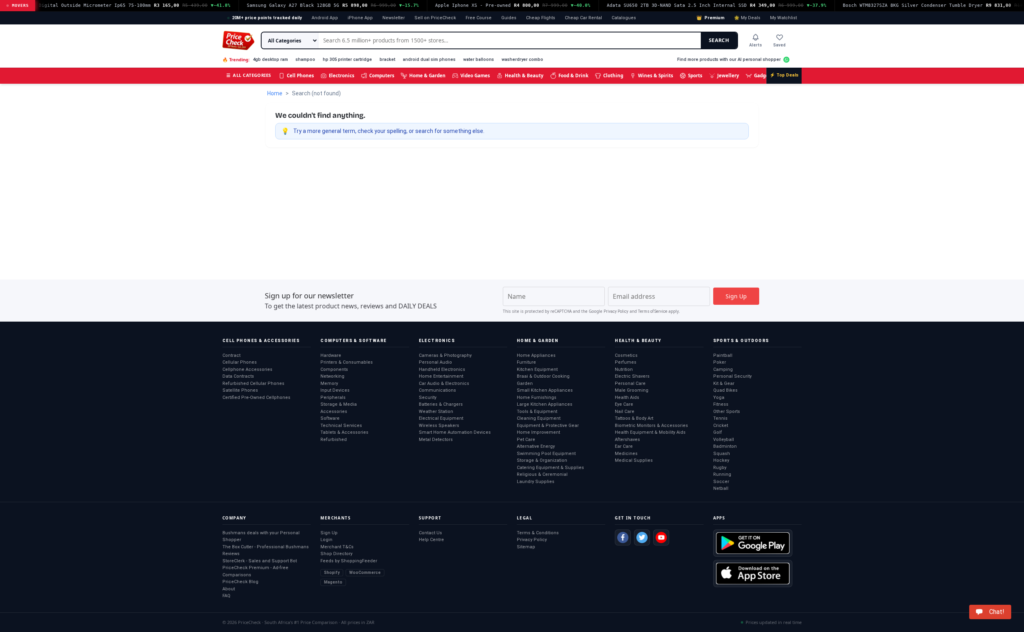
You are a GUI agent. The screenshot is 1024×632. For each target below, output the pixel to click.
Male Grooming (631, 390)
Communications (437, 390)
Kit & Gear (723, 383)
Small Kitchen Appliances (545, 390)
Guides (508, 17)
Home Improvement (538, 432)
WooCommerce (365, 572)
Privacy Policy (616, 311)
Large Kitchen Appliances (544, 404)
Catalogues (624, 17)
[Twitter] (642, 537)
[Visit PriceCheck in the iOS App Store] (752, 573)
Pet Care (526, 439)
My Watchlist (783, 17)
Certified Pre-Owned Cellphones (256, 397)
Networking (332, 376)
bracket (387, 59)
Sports (695, 75)
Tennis (720, 418)
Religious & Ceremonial (542, 474)
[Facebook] (623, 537)
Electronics (341, 75)
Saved (779, 45)
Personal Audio (435, 362)
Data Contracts (238, 376)
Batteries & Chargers (441, 404)
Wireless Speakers (439, 425)
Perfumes (625, 362)
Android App (325, 17)
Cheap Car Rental (583, 17)
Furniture (526, 362)
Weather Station (436, 411)
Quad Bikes (725, 390)
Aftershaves (627, 439)
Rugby (719, 467)
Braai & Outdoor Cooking (543, 376)
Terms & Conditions (538, 532)
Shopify (332, 572)
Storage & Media (338, 404)
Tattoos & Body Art (634, 418)
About (228, 589)
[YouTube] (661, 537)
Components (334, 369)
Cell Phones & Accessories (261, 340)
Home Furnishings (536, 397)
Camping (723, 369)
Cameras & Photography (445, 355)
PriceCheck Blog (240, 581)
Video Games (475, 75)
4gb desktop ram (270, 59)
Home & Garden (427, 75)
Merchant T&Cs (337, 546)
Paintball (722, 355)
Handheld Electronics (442, 369)
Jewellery (728, 75)
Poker (719, 362)
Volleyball (723, 439)
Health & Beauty (524, 75)
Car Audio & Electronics (444, 383)
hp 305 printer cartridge (347, 59)
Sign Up (329, 532)
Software (330, 418)
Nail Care (624, 411)
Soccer (721, 481)
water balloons (478, 59)
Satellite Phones (240, 390)
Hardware (330, 355)
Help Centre (431, 539)
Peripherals (333, 397)
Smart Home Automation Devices (455, 432)
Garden (525, 383)
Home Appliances (536, 355)
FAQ (226, 595)
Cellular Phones (239, 362)
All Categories (248, 75)
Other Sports (726, 411)
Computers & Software (353, 340)
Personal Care (630, 383)
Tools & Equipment (537, 411)
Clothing (613, 75)
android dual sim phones (429, 59)
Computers (381, 75)
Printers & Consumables (346, 362)
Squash (721, 453)
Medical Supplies (634, 460)
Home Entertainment (441, 376)
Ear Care (624, 446)
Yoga (718, 397)
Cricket (720, 425)
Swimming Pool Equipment (546, 453)
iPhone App (360, 17)
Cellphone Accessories (247, 369)
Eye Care (624, 404)
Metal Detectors (436, 439)
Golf (717, 432)
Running (722, 474)
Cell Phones (300, 75)
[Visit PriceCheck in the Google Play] (752, 543)
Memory (329, 383)
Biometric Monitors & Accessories (651, 425)
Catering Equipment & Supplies (550, 467)
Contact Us (430, 532)
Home (274, 93)
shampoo (305, 59)
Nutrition (624, 369)
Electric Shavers (632, 376)
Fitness (720, 404)
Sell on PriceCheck (435, 17)
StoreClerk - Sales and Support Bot (259, 561)
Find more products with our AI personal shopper (729, 59)
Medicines (626, 453)
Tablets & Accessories (344, 432)
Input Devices (335, 390)
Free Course (479, 17)
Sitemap (526, 546)
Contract (231, 355)
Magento (333, 582)
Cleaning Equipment (538, 418)
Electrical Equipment (441, 418)
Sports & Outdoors (741, 340)
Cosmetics (626, 355)
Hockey (721, 460)
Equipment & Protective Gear (548, 425)
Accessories (333, 411)
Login (326, 539)
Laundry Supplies (535, 481)
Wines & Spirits (655, 75)
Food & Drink (573, 75)
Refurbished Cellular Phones (253, 383)
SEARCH (719, 40)
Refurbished (333, 439)
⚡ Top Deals (784, 75)
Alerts (755, 45)
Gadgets (763, 75)
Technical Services (341, 425)
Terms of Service (652, 311)
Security (427, 397)
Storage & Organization (542, 460)
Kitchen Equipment (537, 369)
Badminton (725, 446)
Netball (720, 488)
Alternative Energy (536, 446)
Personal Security (732, 376)
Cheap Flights (540, 17)
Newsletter (393, 17)
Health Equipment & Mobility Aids (650, 432)
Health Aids (627, 397)
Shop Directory (336, 553)
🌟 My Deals (747, 17)
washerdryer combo (522, 59)
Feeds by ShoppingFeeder (348, 561)
